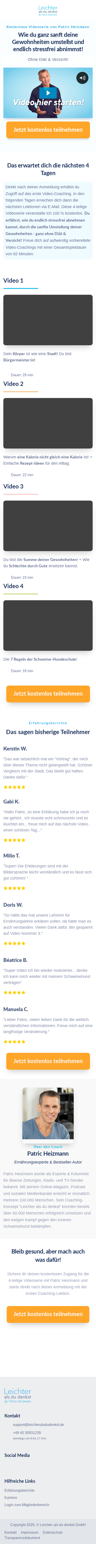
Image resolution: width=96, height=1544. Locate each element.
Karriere (10, 1498)
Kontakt (10, 1532)
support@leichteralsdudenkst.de (38, 1425)
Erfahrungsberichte (19, 1490)
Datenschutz (53, 1532)
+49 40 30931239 (27, 1433)
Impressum (29, 1532)
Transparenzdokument (22, 1538)
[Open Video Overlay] (48, 320)
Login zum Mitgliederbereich (26, 1505)
